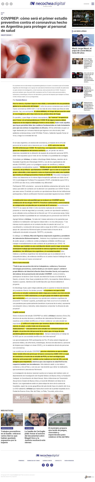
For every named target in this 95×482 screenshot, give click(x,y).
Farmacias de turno (33, 460)
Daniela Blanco (21, 100)
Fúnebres (21, 460)
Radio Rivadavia (69, 460)
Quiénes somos (47, 460)
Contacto (58, 460)
